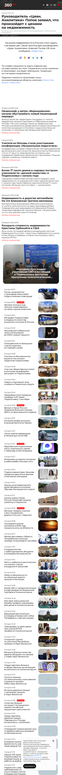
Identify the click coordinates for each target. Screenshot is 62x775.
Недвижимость (14, 35)
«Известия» (37, 51)
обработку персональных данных (32, 756)
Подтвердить (29, 766)
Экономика (5, 35)
